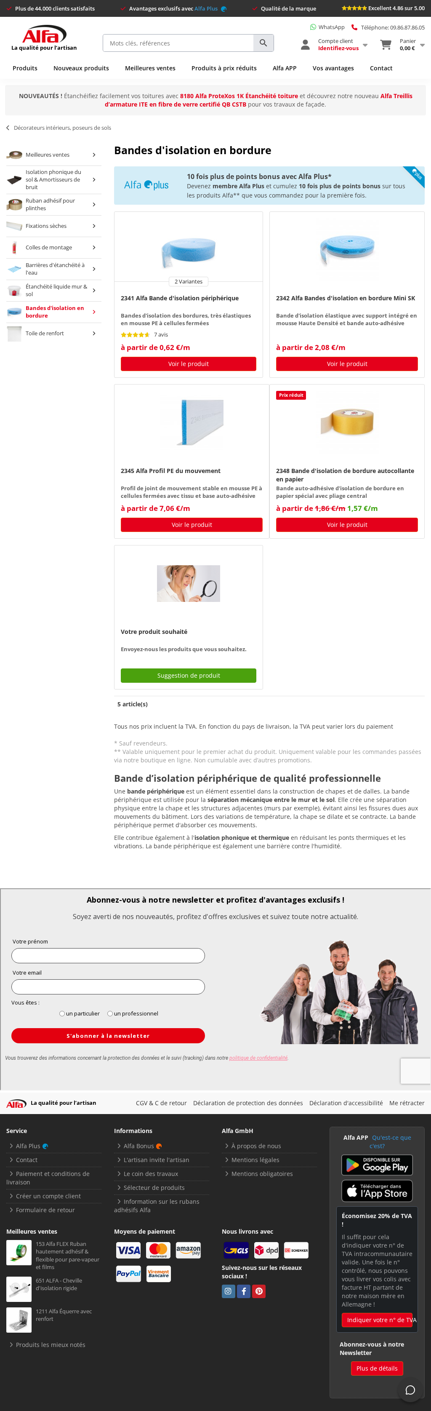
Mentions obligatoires (262, 1174)
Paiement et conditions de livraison (48, 1178)
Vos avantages (333, 68)
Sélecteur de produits (154, 1188)
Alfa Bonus (139, 1146)
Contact (381, 68)
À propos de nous (256, 1146)
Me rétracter (407, 1103)
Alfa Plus (206, 8)
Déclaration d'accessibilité (346, 1103)
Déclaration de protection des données (248, 1103)
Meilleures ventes (150, 68)
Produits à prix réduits (224, 68)
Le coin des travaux (151, 1174)
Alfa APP (285, 68)
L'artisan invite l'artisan (156, 1160)
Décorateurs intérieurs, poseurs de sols (62, 127)
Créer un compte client (48, 1196)
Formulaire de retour (45, 1210)
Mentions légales (255, 1160)
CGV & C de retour (161, 1103)
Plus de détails (377, 1368)
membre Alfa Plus (238, 186)
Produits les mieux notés (50, 1345)
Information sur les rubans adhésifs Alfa (157, 1205)
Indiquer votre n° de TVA (379, 1320)
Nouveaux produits (81, 68)
